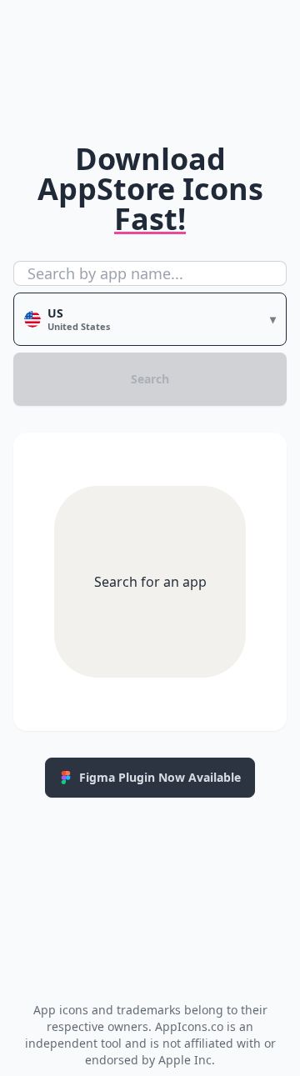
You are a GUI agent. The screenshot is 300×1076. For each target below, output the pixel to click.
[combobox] (150, 273)
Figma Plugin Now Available (160, 777)
